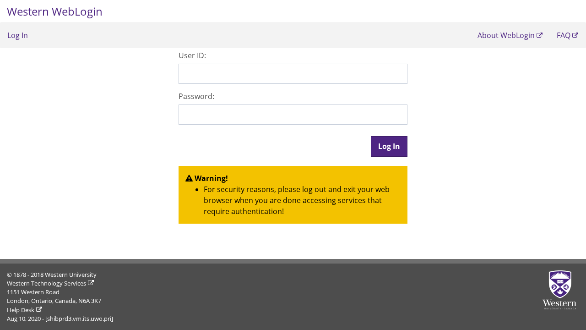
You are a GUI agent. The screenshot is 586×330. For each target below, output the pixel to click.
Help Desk (20, 310)
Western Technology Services (46, 283)
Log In (17, 35)
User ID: (192, 55)
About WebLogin (506, 35)
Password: (196, 96)
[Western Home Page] (561, 289)
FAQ (563, 35)
